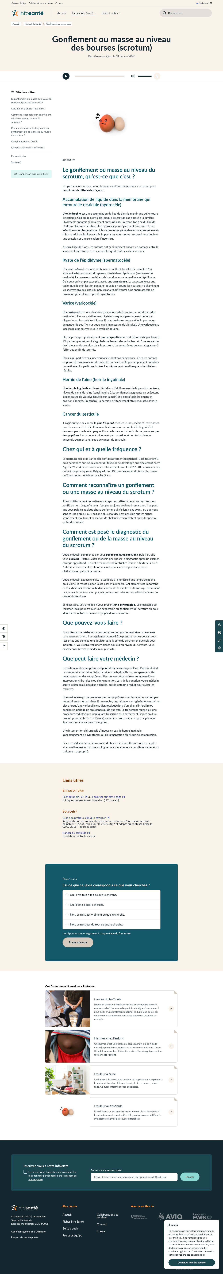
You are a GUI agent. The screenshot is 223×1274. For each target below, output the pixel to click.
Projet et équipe (18, 3)
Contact (59, 3)
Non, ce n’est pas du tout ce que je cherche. (96, 924)
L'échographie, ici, (73, 797)
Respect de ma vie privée (24, 1237)
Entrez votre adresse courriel (106, 1170)
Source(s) (16, 162)
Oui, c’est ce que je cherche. (87, 905)
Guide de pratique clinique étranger (84, 818)
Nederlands (204, 3)
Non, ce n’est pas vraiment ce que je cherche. (97, 914)
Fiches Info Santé (82, 13)
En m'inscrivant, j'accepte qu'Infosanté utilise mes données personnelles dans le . (52, 1175)
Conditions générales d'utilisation (28, 1231)
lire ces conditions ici (194, 1254)
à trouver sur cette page (106, 797)
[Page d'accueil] (28, 13)
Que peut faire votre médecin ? (27, 147)
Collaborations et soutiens (41, 3)
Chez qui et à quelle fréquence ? (28, 108)
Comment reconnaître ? (31, 118)
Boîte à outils (110, 13)
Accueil (61, 13)
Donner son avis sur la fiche (33, 173)
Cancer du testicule (74, 833)
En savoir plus (18, 156)
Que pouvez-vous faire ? (24, 141)
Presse (101, 1231)
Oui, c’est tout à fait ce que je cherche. (93, 895)
